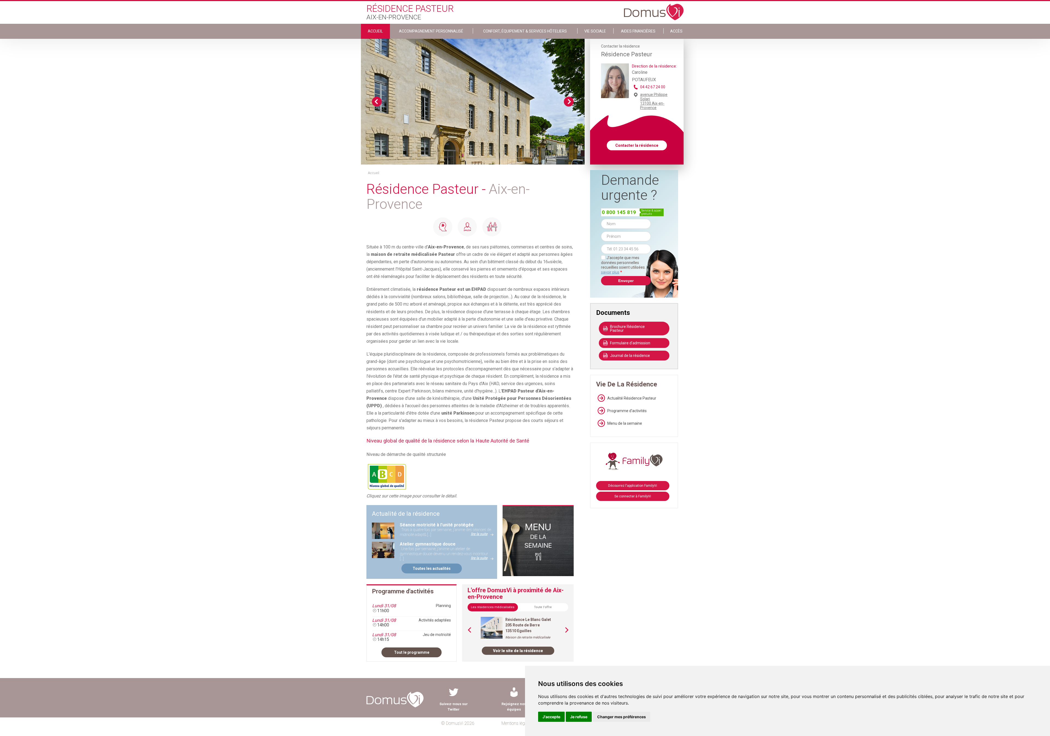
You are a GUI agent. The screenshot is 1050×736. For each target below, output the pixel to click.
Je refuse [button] (578, 716)
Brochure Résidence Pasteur (627, 328)
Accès (676, 31)
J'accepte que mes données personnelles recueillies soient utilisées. (626, 265)
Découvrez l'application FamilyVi (632, 486)
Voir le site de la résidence (518, 651)
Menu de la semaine (624, 423)
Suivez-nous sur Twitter (453, 706)
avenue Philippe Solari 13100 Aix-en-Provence (653, 101)
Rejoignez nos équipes (513, 706)
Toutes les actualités (432, 568)
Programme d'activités (627, 411)
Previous (377, 102)
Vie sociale (595, 31)
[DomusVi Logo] (654, 9)
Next (569, 102)
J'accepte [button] (551, 716)
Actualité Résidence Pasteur (631, 398)
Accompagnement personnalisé (431, 31)
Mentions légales (516, 723)
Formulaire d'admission (630, 343)
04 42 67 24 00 (652, 87)
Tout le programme (411, 652)
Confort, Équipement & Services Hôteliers (525, 31)
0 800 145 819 (619, 212)
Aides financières (638, 31)
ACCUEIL (375, 31)
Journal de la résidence (630, 355)
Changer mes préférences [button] (621, 716)
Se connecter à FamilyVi (632, 496)
